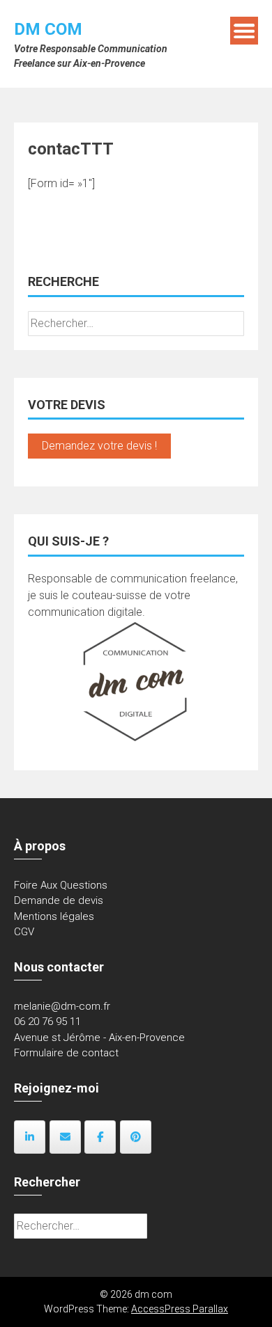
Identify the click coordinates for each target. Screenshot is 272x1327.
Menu (244, 31)
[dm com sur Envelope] (65, 1137)
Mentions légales (54, 916)
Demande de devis (58, 900)
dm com (48, 29)
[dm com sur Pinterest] (135, 1137)
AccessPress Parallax (179, 1308)
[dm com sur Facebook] (100, 1137)
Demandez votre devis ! (99, 445)
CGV (24, 931)
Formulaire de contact (66, 1053)
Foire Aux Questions (60, 885)
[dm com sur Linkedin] (29, 1137)
